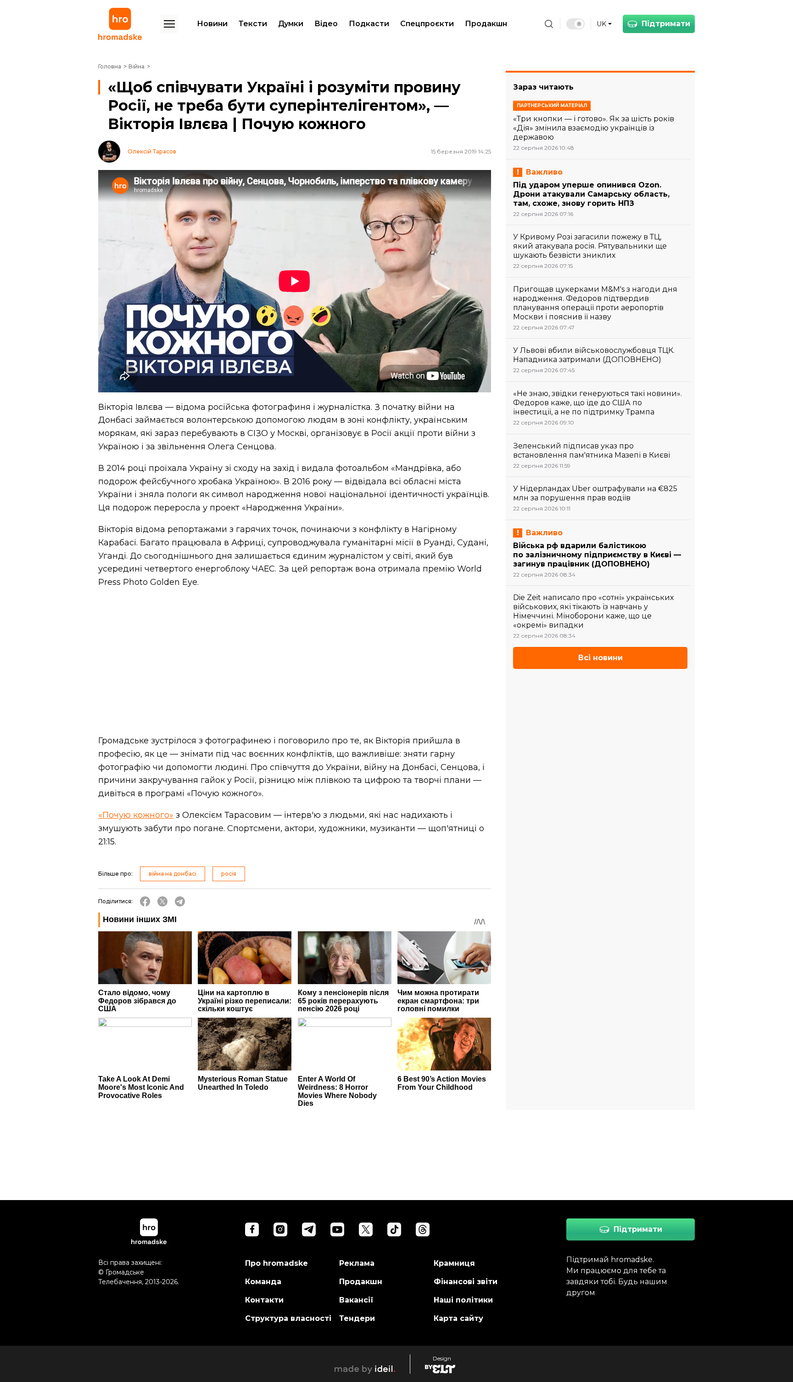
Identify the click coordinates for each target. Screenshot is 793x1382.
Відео (326, 23)
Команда (263, 1281)
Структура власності (288, 1318)
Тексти (253, 23)
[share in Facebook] (145, 901)
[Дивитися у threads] (423, 1229)
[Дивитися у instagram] (280, 1229)
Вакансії (356, 1300)
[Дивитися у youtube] (337, 1229)
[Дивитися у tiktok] (394, 1229)
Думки (290, 23)
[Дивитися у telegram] (309, 1229)
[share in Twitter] (162, 901)
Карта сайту (458, 1318)
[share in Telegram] (180, 901)
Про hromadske (276, 1263)
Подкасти (369, 23)
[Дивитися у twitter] (366, 1229)
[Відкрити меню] (169, 24)
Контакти (264, 1300)
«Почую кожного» (135, 815)
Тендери (357, 1318)
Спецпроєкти (427, 23)
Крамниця (454, 1263)
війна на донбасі (172, 873)
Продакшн (486, 23)
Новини (212, 23)
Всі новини (600, 657)
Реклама (356, 1263)
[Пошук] (549, 24)
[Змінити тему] (575, 23)
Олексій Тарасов (152, 151)
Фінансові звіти (465, 1281)
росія (228, 873)
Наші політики (463, 1300)
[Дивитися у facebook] (252, 1229)
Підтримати (666, 23)
